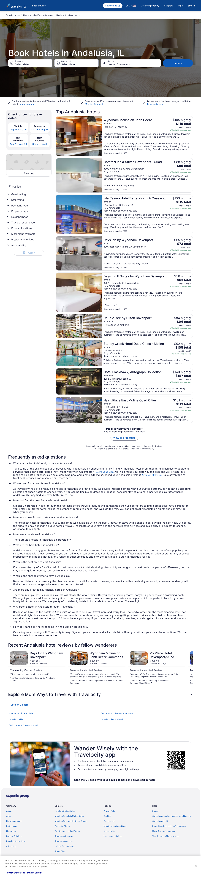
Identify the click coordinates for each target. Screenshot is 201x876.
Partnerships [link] (11, 826)
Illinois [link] (59, 15)
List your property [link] (14, 821)
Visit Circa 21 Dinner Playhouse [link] (117, 713)
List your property (150, 5)
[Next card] (189, 667)
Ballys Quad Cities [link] (105, 471)
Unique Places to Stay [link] (64, 846)
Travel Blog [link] (60, 851)
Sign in (191, 5)
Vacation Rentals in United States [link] (69, 816)
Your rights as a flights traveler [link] (165, 836)
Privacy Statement (15, 872)
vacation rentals (28, 104)
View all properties (124, 437)
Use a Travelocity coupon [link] (163, 831)
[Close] (196, 865)
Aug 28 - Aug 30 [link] (18, 144)
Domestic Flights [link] (62, 826)
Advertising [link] (11, 846)
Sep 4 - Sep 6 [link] (39, 144)
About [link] (8, 811)
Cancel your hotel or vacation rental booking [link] (171, 816)
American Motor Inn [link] (152, 475)
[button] (100, 694)
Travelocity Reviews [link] (64, 836)
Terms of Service (34, 872)
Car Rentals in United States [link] (67, 831)
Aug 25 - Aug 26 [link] (18, 129)
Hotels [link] (26, 15)
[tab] (19, 704)
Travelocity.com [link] (13, 15)
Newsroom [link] (11, 831)
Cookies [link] (107, 816)
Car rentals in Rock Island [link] (22, 713)
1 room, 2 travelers (118, 64)
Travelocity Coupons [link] (64, 841)
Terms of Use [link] (109, 821)
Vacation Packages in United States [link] (70, 821)
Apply (29, 252)
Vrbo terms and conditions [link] (115, 826)
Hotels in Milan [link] (16, 719)
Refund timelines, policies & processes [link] (169, 826)
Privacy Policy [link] (110, 811)
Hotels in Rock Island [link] (112, 719)
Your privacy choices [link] (113, 836)
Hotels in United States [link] (65, 811)
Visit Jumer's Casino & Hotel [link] (23, 725)
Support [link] (155, 811)
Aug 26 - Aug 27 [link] (39, 129)
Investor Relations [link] (14, 836)
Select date (22, 64)
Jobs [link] (8, 816)
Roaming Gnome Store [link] (16, 841)
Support (168, 5)
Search (178, 63)
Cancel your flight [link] (160, 821)
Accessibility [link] (109, 831)
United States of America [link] (43, 15)
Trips (180, 5)
